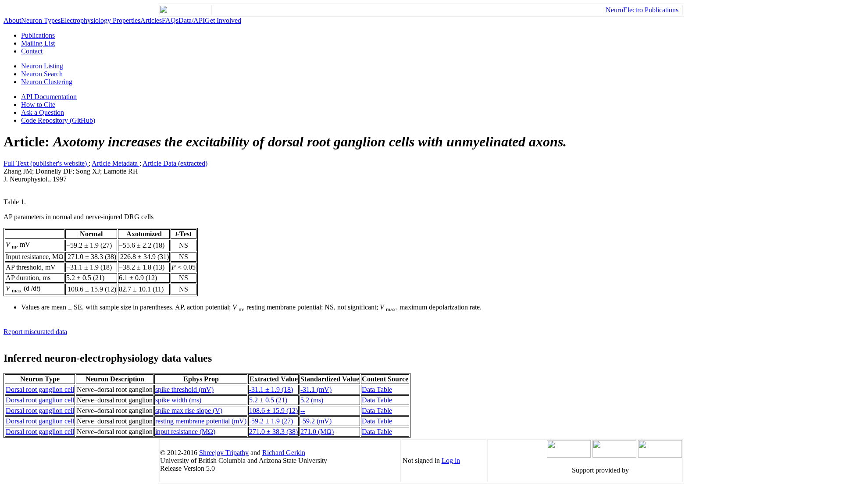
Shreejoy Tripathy (224, 452)
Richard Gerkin (283, 452)
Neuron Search (42, 74)
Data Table (377, 389)
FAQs (170, 20)
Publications (38, 35)
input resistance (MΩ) (185, 431)
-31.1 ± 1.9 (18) (271, 389)
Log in (451, 460)
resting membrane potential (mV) (200, 421)
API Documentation (49, 96)
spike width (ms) (178, 400)
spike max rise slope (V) (188, 410)
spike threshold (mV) (184, 389)
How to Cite (38, 104)
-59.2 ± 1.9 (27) (271, 421)
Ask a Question (42, 112)
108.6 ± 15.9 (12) (273, 410)
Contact (32, 51)
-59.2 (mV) (316, 421)
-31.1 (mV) (316, 389)
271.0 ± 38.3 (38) (273, 431)
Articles (151, 20)
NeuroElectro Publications (642, 10)
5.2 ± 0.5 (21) (268, 400)
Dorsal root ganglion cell (40, 389)
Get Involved (223, 20)
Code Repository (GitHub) (58, 120)
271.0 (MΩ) (317, 431)
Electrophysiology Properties (100, 20)
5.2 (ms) (311, 400)
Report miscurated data (35, 331)
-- (302, 410)
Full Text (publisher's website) (46, 163)
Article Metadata (115, 163)
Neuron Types (41, 20)
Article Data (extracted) (175, 163)
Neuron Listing (42, 66)
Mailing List (38, 43)
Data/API (191, 20)
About (12, 20)
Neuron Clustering (46, 81)
